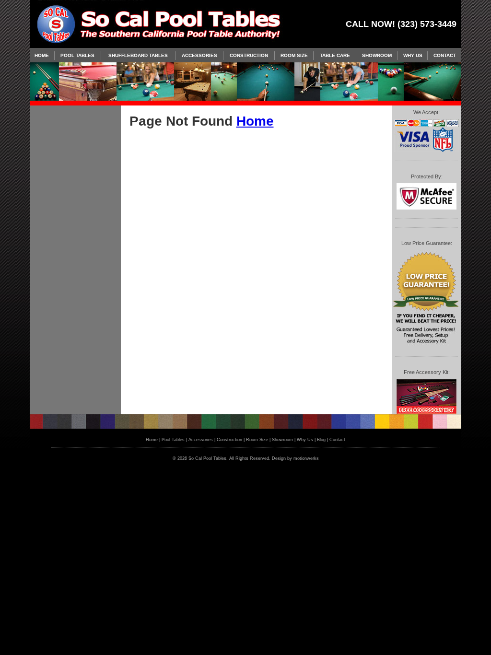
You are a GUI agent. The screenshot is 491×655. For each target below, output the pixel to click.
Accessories (199, 55)
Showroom (377, 55)
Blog (321, 439)
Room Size (294, 55)
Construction (249, 55)
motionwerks (306, 458)
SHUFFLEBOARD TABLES (138, 55)
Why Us (412, 55)
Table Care (335, 55)
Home (42, 55)
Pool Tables (77, 55)
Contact (444, 55)
